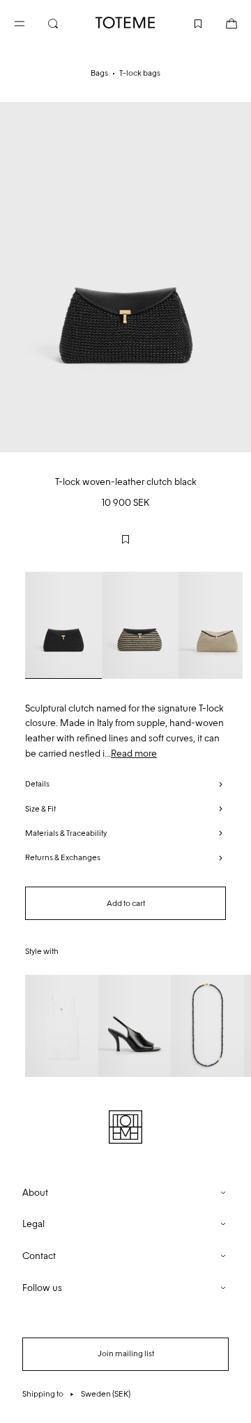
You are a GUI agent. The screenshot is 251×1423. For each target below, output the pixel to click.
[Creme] (140, 625)
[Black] (63, 625)
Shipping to (76, 1394)
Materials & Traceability (66, 833)
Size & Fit (40, 809)
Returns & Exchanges (62, 857)
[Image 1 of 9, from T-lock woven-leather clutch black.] (125, 277)
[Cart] (220, 22)
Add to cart (126, 903)
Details (37, 784)
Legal (33, 1224)
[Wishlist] (187, 22)
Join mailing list (126, 1353)
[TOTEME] (125, 22)
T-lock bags (139, 73)
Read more (134, 753)
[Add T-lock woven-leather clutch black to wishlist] (125, 539)
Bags (99, 73)
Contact (39, 1256)
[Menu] (30, 22)
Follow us (42, 1288)
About (35, 1193)
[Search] (64, 22)
